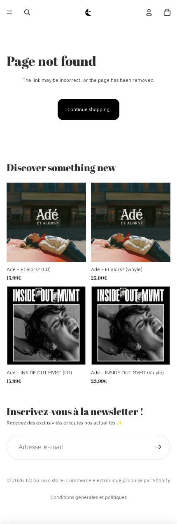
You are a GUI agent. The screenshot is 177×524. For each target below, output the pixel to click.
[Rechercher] (27, 12)
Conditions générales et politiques (89, 497)
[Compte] (149, 12)
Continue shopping (88, 109)
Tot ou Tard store (44, 480)
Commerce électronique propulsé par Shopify (118, 480)
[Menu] (9, 12)
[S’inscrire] (158, 447)
